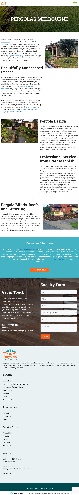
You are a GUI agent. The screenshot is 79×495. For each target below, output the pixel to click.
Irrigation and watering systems (15, 384)
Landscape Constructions (13, 387)
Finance (6, 393)
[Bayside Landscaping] (4, 3)
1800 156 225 (12, 325)
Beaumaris (7, 445)
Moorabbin (7, 433)
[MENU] (75, 3)
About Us (6, 413)
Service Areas (8, 399)
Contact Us (7, 416)
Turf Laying (7, 390)
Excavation (7, 381)
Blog (5, 419)
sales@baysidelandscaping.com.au (17, 330)
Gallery (5, 396)
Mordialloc (7, 436)
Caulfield (6, 442)
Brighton (6, 439)
